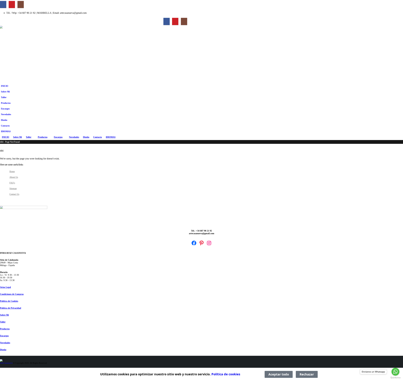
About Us (13, 177)
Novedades (6, 114)
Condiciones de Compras (12, 294)
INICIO (4, 86)
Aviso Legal (5, 287)
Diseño (4, 120)
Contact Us (14, 194)
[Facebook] (3, 4)
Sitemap (13, 188)
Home (12, 171)
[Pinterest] (12, 4)
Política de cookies (225, 374)
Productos (6, 103)
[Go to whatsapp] (395, 372)
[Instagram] (20, 4)
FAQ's (12, 183)
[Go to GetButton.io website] (395, 378)
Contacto (5, 125)
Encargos (5, 108)
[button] (12, 101)
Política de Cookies (9, 301)
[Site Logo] (66, 54)
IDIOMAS (6, 131)
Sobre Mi (5, 91)
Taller (3, 97)
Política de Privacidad (10, 308)
